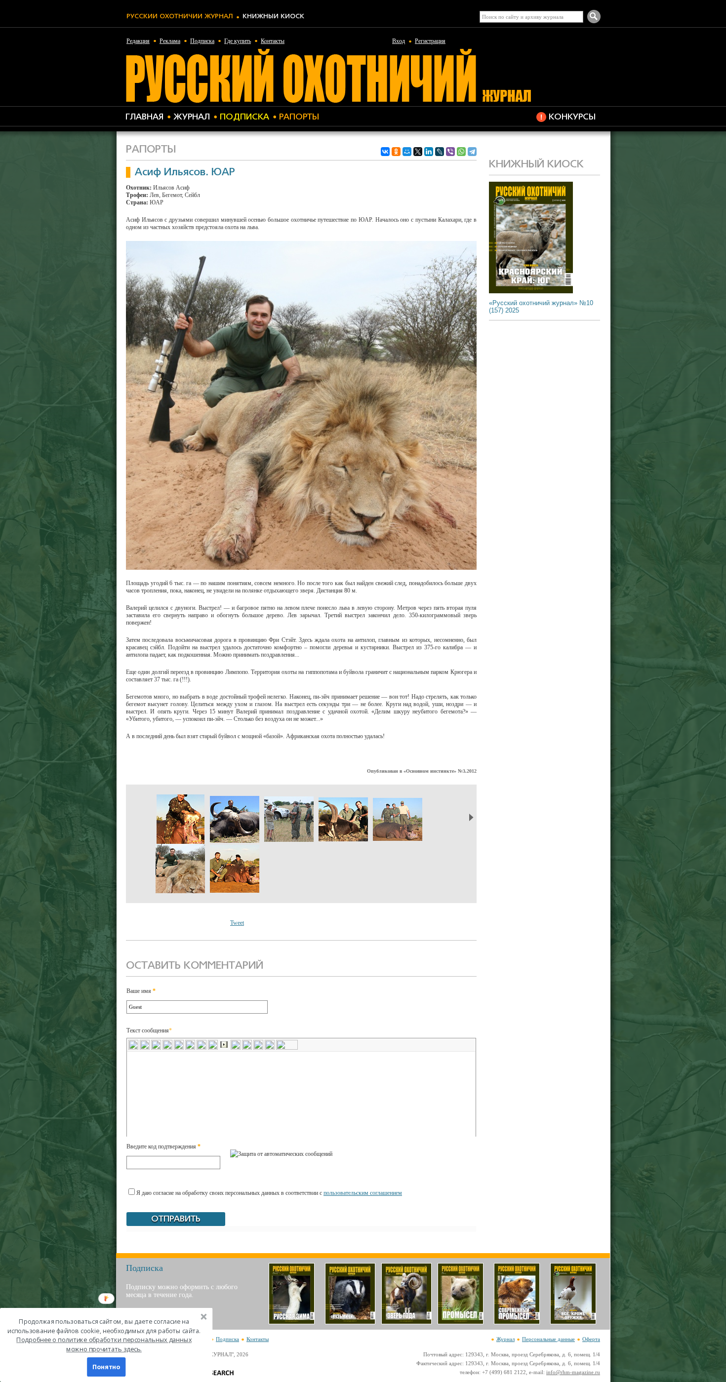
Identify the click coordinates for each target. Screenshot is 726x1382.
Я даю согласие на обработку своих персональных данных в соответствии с (269, 1192)
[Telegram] (472, 151)
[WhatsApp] (461, 151)
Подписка (202, 41)
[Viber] (450, 151)
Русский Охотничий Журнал (179, 16)
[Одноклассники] (396, 151)
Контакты (272, 41)
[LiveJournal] (439, 151)
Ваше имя (141, 990)
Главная (144, 117)
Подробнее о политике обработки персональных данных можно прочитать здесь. (104, 1344)
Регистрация (430, 41)
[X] (417, 151)
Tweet (237, 922)
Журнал (191, 117)
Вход (398, 41)
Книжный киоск (273, 16)
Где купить (237, 41)
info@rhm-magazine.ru (573, 1372)
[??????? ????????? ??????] (328, 101)
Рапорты (299, 117)
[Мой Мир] (407, 151)
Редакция (138, 41)
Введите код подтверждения (163, 1146)
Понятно (106, 1367)
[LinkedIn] (428, 151)
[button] (104, 1335)
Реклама (170, 41)
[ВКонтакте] (385, 151)
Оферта (591, 1339)
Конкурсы (572, 117)
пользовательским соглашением (362, 1192)
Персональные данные (548, 1339)
